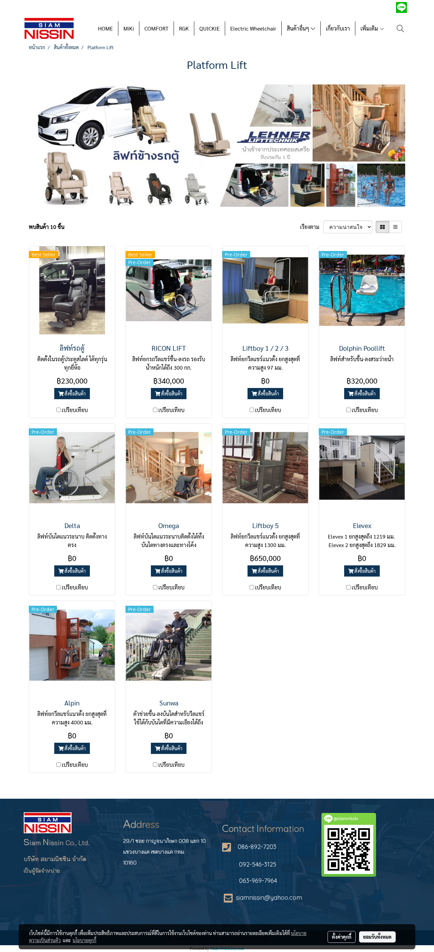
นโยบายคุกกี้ (84, 940)
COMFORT (156, 28)
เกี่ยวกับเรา (338, 28)
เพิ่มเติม (369, 28)
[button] (400, 28)
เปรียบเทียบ (75, 409)
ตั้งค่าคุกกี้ (341, 937)
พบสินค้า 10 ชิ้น (46, 226)
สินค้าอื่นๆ (299, 28)
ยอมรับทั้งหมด (377, 937)
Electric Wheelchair (253, 28)
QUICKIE (209, 28)
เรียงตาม (311, 226)
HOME (105, 28)
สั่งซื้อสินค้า (74, 393)
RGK (184, 28)
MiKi (128, 28)
